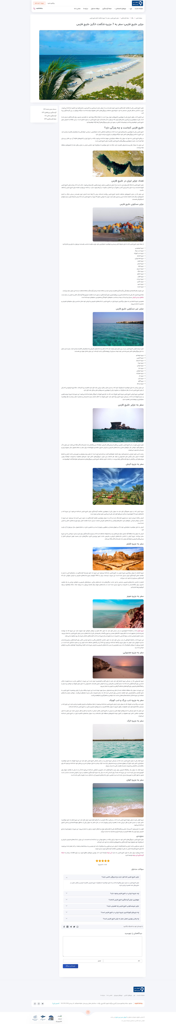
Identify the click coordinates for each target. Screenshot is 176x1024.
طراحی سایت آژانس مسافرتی (137, 1021)
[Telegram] (42, 1003)
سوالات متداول (95, 9)
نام (139, 961)
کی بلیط (109, 853)
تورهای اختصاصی (121, 9)
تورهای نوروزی (118, 995)
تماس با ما (77, 9)
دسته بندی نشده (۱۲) (49, 109)
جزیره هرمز (140, 631)
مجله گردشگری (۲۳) (50, 119)
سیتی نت (124, 1021)
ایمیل (99, 961)
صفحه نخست (139, 9)
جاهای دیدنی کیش (138, 297)
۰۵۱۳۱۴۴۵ (138, 1003)
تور (131, 9)
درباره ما (85, 9)
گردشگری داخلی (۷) (50, 116)
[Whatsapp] (34, 1003)
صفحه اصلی (139, 18)
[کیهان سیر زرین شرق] (134, 4)
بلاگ (132, 18)
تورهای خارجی (128, 995)
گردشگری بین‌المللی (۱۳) (49, 112)
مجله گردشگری (107, 9)
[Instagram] (38, 1003)
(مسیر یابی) (55, 1003)
